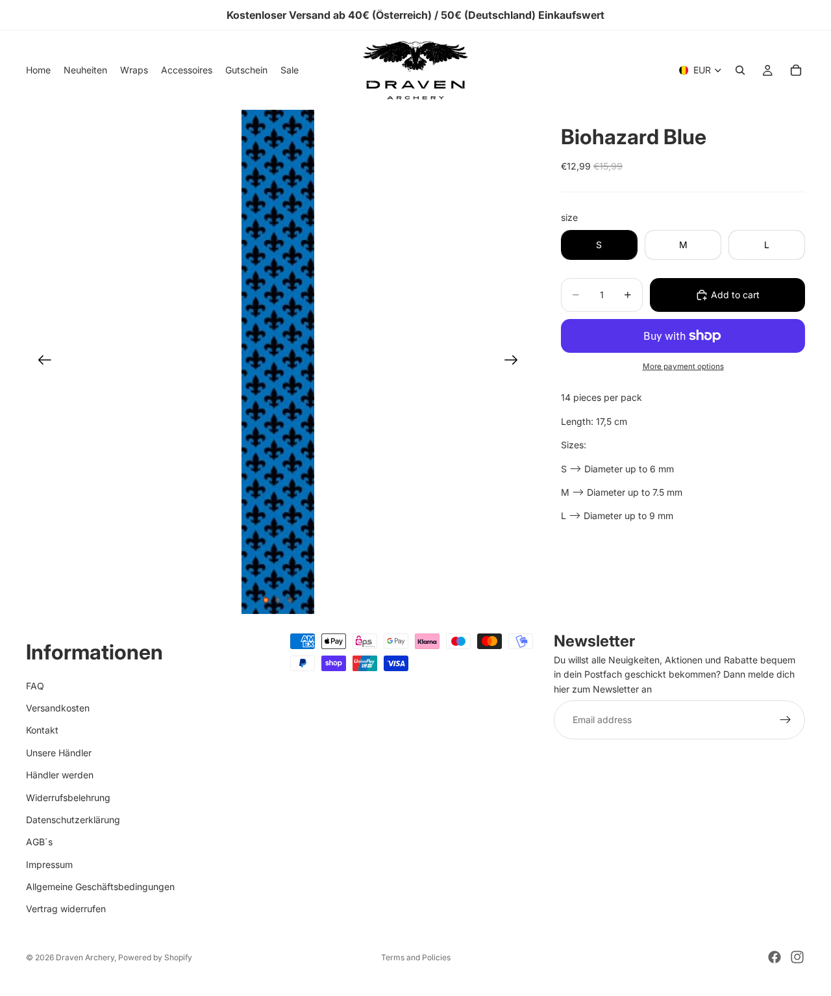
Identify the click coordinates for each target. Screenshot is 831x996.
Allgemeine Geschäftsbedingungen (100, 886)
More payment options (683, 366)
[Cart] (796, 70)
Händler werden (59, 775)
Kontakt (42, 730)
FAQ (35, 685)
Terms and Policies (416, 957)
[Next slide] (515, 362)
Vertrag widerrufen (66, 909)
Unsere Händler (59, 752)
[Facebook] (774, 957)
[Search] (740, 70)
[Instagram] (797, 957)
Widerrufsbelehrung (68, 797)
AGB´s (39, 842)
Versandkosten (58, 707)
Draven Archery (85, 957)
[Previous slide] (40, 362)
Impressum (49, 864)
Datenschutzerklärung (73, 819)
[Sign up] (785, 720)
